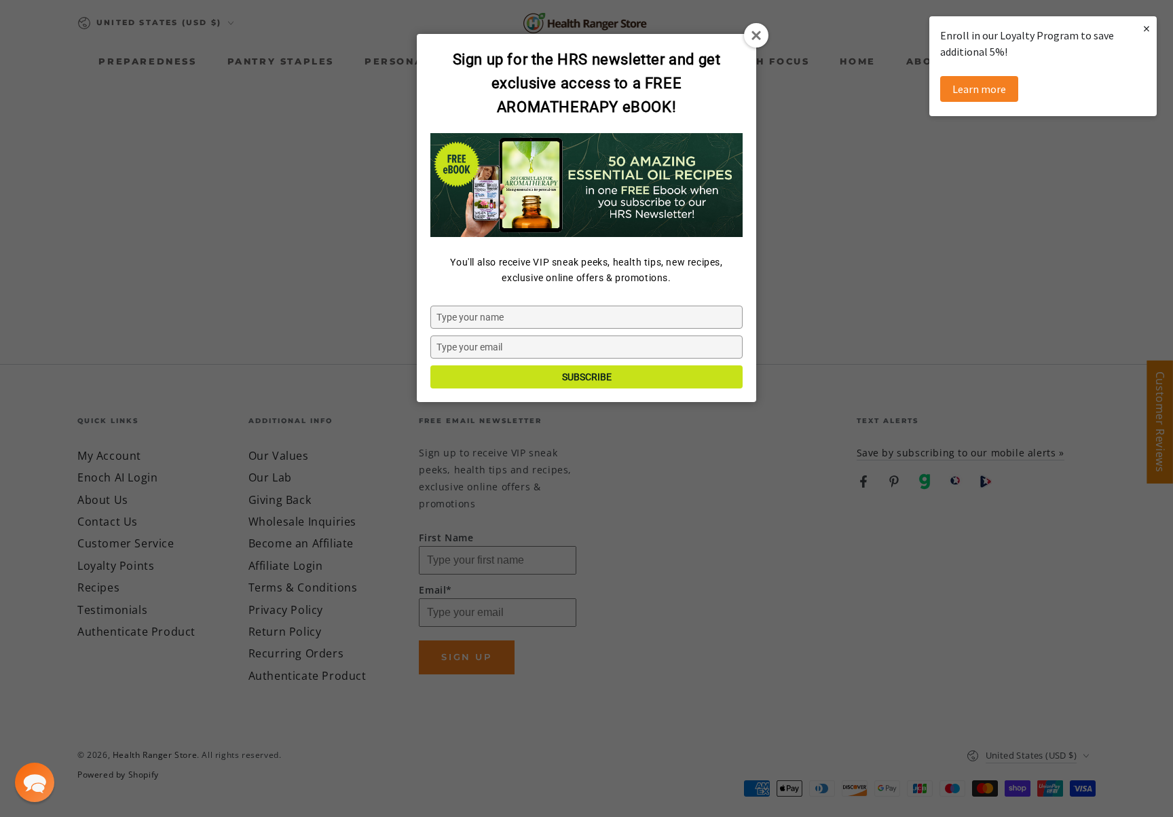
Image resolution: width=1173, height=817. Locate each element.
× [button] (1146, 28)
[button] (34, 782)
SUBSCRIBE (587, 376)
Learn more (979, 89)
